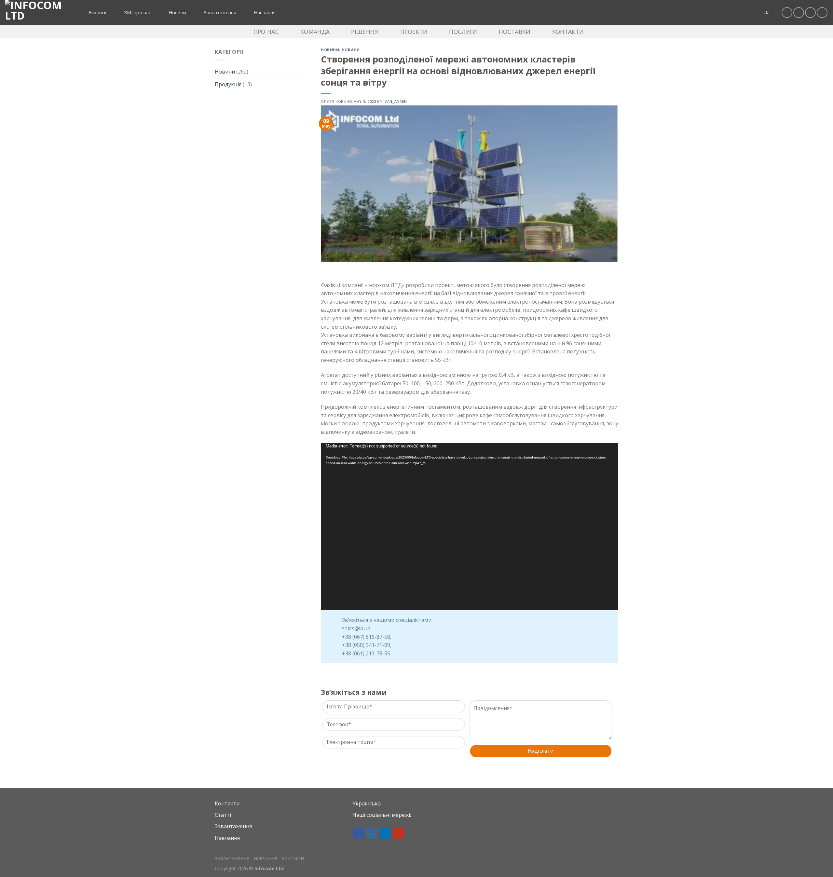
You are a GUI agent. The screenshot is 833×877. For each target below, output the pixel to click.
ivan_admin (395, 101)
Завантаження (233, 826)
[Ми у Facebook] (787, 12)
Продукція (228, 84)
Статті (223, 814)
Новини (225, 71)
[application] (469, 526)
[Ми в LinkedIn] (810, 12)
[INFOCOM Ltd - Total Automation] (37, 12)
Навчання (227, 838)
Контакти (227, 803)
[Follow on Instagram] (798, 12)
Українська (366, 803)
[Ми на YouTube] (822, 12)
